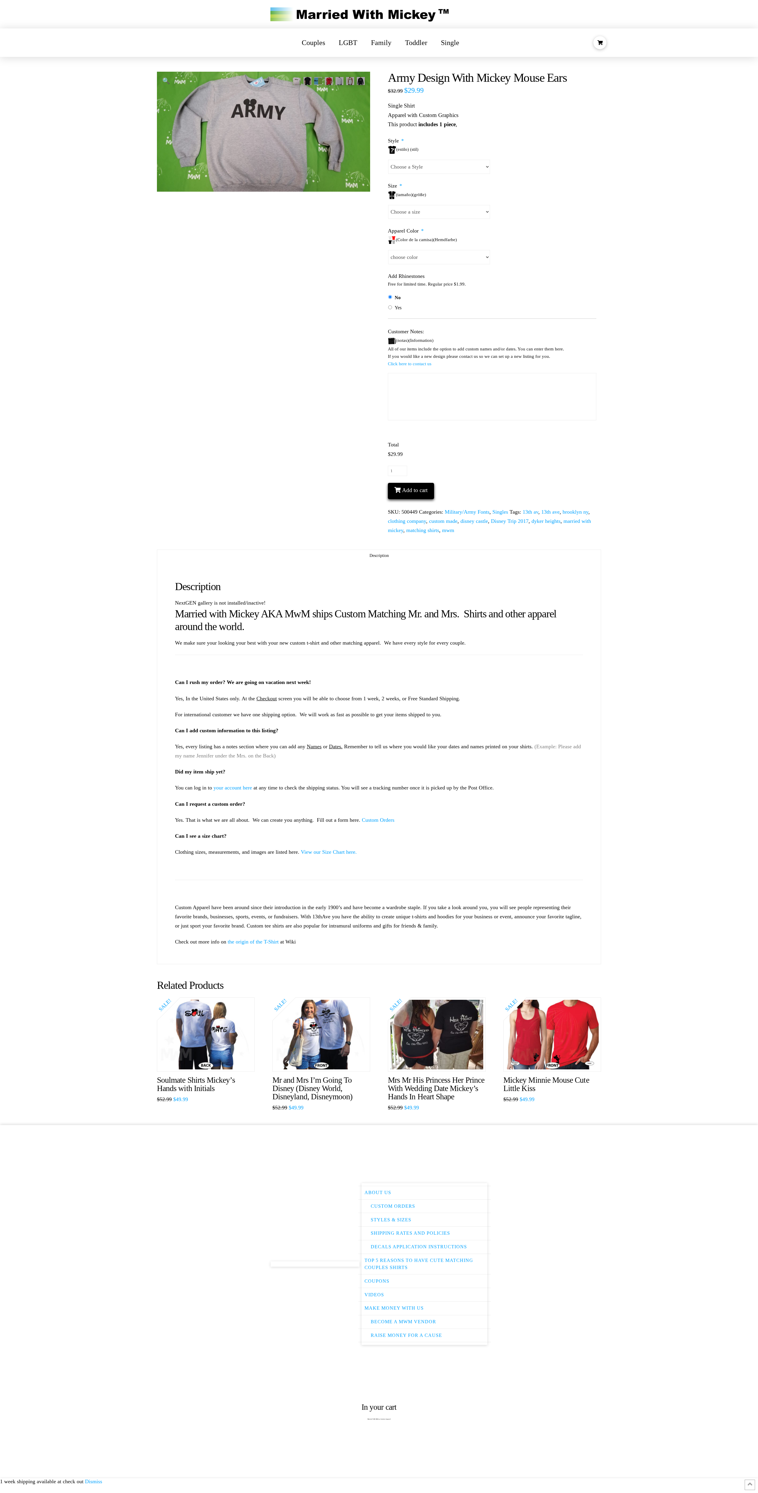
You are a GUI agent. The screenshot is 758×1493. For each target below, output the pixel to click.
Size (395, 186)
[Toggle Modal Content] (599, 42)
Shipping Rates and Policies (410, 1233)
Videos (374, 1294)
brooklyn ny (575, 512)
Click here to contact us (409, 363)
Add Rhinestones (406, 276)
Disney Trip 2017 (510, 521)
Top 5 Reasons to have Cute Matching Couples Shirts (418, 1264)
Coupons (376, 1281)
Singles (500, 512)
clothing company (407, 521)
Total (393, 445)
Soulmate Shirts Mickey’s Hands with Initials (196, 1084)
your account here (232, 788)
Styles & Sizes (391, 1219)
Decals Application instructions (419, 1246)
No (398, 297)
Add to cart (415, 490)
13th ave (550, 512)
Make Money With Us (394, 1308)
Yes (398, 307)
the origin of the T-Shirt (253, 942)
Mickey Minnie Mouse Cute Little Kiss (546, 1084)
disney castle (474, 521)
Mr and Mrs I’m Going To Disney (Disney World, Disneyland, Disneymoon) (312, 1088)
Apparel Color (406, 231)
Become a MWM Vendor (403, 1321)
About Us (377, 1192)
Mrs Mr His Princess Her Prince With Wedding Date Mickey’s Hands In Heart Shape (436, 1088)
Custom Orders (378, 820)
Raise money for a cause (406, 1335)
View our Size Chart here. (329, 852)
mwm (448, 530)
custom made (443, 521)
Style (396, 141)
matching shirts (422, 530)
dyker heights (546, 521)
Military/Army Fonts (467, 512)
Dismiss (93, 1481)
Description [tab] (379, 555)
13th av (530, 512)
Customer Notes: (406, 331)
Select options (209, 1061)
